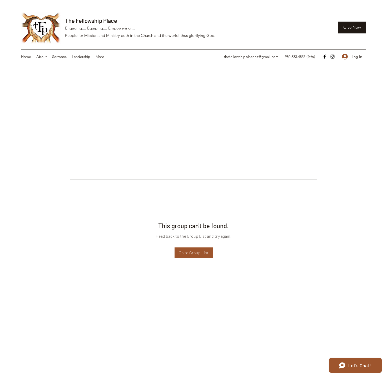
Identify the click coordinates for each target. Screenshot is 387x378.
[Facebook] (324, 56)
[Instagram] (332, 56)
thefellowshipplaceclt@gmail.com (251, 56)
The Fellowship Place (91, 20)
